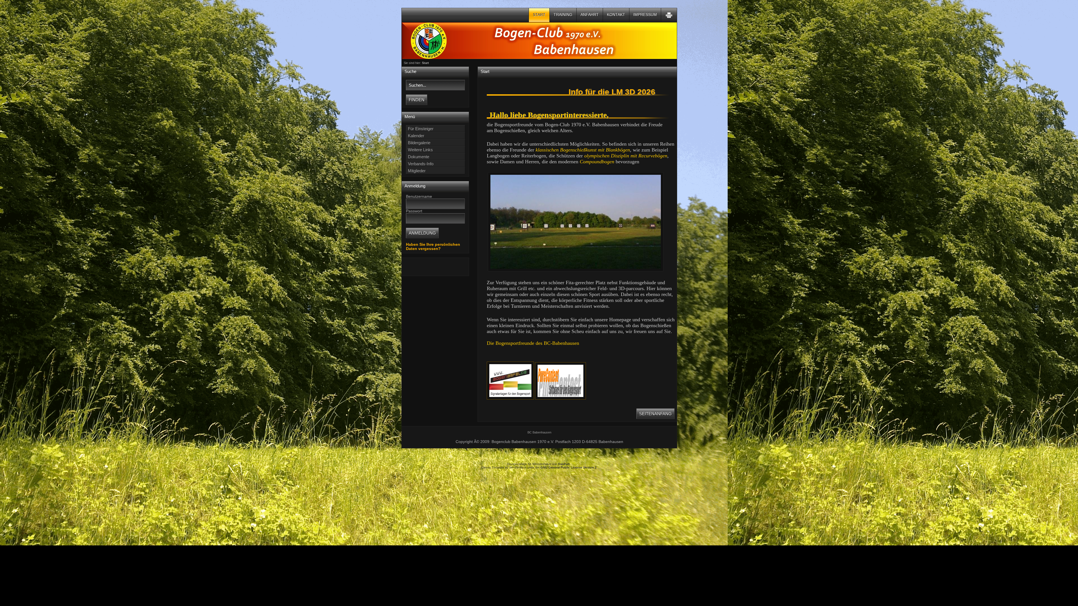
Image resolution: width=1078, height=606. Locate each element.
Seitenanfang (655, 413)
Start (539, 15)
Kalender (416, 135)
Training (563, 15)
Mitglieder (417, 170)
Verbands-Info (420, 163)
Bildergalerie (419, 142)
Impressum (645, 15)
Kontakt (616, 15)
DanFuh (564, 464)
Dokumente (418, 156)
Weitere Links (420, 149)
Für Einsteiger (420, 128)
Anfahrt (590, 15)
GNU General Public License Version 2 (568, 467)
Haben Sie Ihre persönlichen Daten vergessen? (433, 246)
